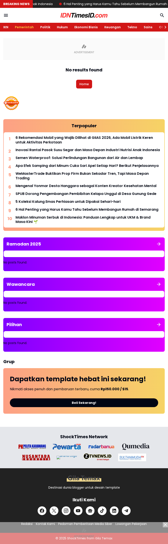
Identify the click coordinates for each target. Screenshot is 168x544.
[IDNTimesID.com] (84, 15)
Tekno (132, 27)
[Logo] (84, 478)
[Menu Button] (6, 15)
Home (84, 84)
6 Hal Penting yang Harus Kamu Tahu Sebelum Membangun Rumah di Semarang (87, 209)
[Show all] (158, 244)
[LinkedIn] (114, 510)
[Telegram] (126, 510)
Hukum (62, 27)
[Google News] (90, 510)
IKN (5, 27)
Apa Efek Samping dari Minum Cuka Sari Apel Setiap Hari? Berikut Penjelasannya (87, 166)
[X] (54, 510)
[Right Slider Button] (163, 27)
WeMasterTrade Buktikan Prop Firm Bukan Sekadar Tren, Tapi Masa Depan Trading (82, 176)
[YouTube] (78, 510)
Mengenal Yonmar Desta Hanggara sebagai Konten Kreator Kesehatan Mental (86, 186)
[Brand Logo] (32, 446)
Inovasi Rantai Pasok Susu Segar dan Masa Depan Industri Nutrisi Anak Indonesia (88, 150)
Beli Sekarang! (84, 403)
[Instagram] (66, 510)
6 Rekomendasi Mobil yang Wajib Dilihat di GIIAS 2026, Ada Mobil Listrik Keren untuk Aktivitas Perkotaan (84, 140)
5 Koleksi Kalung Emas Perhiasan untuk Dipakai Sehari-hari (68, 202)
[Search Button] (162, 15)
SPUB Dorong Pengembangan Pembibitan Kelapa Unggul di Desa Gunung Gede (86, 194)
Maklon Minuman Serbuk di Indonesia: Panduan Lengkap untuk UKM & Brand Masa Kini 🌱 (83, 219)
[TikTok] (102, 510)
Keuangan (112, 27)
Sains (148, 27)
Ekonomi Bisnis (86, 27)
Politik (45, 27)
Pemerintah (24, 27)
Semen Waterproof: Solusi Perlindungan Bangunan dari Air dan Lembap (79, 158)
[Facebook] (42, 510)
